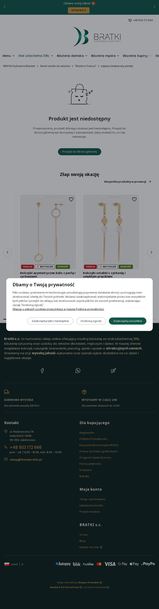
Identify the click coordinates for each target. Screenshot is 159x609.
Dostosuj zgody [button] (91, 321)
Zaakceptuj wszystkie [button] (127, 321)
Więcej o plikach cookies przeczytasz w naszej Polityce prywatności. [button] (58, 309)
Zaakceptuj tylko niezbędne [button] (50, 321)
